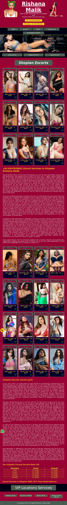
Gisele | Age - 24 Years (41, 160)
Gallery (25, 29)
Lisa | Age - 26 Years (10, 273)
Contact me (52, 29)
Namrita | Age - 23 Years (10, 306)
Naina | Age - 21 (56, 273)
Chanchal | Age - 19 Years (57, 127)
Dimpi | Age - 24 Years (10, 160)
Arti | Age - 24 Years (57, 95)
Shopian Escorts (33, 63)
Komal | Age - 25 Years (25, 372)
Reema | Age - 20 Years (41, 372)
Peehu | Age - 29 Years (57, 306)
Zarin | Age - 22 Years (57, 372)
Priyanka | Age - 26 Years (25, 339)
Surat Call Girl (12, 55)
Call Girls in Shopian (26, 495)
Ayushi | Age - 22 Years (25, 127)
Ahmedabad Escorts (33, 33)
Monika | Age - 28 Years (41, 273)
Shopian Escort (41, 495)
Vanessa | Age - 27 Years (57, 339)
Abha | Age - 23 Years (10, 95)
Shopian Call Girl (11, 495)
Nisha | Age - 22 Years (25, 306)
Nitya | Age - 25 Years (41, 306)
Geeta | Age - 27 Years (25, 160)
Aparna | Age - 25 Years (41, 95)
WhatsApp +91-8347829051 (33, 24)
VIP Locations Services (33, 488)
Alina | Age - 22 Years (26, 95)
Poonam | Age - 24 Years (10, 339)
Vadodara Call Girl (33, 55)
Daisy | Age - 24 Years (10, 372)
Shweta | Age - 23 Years (41, 339)
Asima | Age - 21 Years (10, 127)
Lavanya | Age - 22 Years (57, 160)
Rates (38, 29)
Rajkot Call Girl (54, 55)
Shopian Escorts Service (56, 496)
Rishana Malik (33, 7)
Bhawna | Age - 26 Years (41, 127)
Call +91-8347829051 (33, 20)
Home (13, 29)
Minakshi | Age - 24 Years (25, 273)
